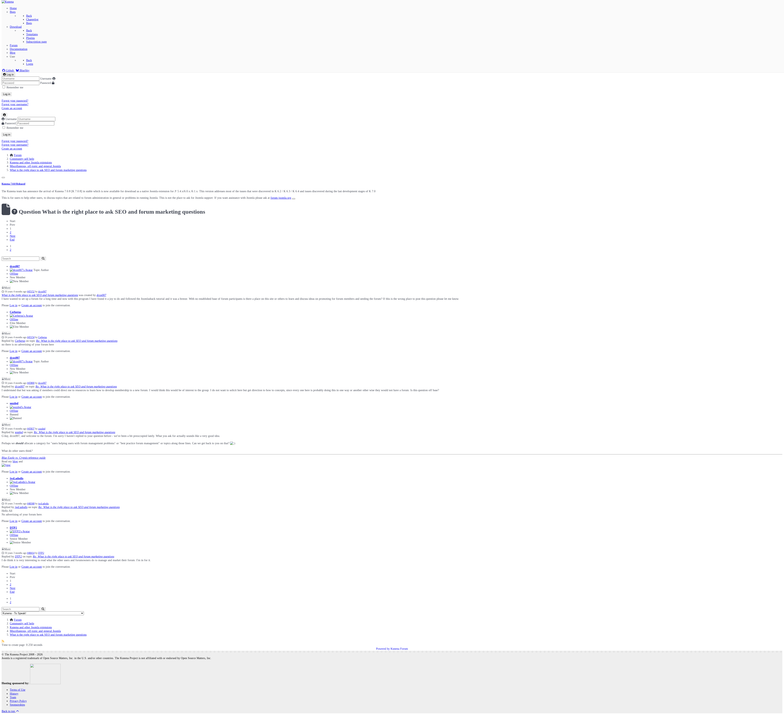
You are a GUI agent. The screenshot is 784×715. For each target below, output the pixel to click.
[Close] (3, 177)
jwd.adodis (16, 478)
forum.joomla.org (281, 197)
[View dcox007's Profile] (21, 270)
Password (45, 82)
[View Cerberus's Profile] (21, 315)
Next (12, 236)
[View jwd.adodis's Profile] (22, 482)
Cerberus (15, 312)
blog (15, 461)
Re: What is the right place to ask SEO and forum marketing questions (76, 340)
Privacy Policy (18, 701)
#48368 (31, 503)
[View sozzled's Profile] (20, 407)
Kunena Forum (399, 648)
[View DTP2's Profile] (20, 531)
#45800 (31, 383)
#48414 (31, 553)
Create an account (12, 108)
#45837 (31, 428)
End (12, 239)
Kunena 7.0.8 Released (13, 184)
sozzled (14, 403)
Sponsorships (17, 704)
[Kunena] (8, 1)
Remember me (15, 87)
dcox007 (15, 266)
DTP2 (13, 527)
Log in (6, 94)
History (14, 693)
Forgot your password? (15, 100)
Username (46, 78)
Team (13, 697)
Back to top (9, 711)
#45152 (31, 291)
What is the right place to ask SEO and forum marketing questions (40, 295)
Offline (14, 273)
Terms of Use (17, 689)
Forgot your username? (15, 104)
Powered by (383, 648)
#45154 (31, 337)
